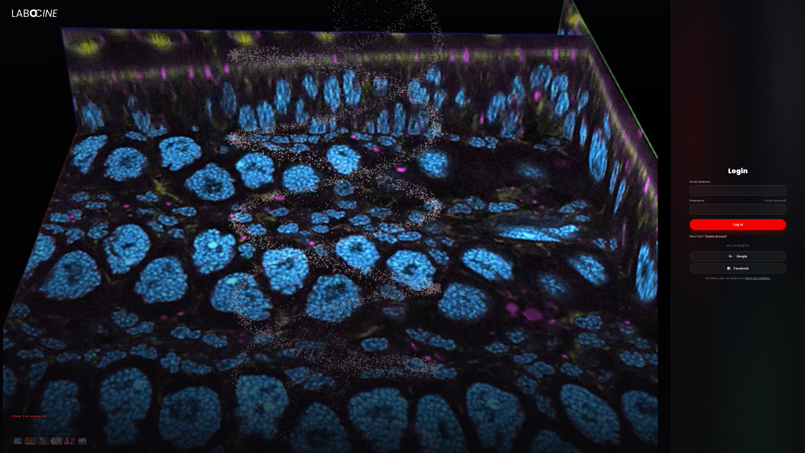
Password (697, 200)
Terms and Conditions (757, 278)
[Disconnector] (69, 441)
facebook (741, 268)
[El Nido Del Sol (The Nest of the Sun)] (82, 441)
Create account (716, 236)
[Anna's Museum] (43, 441)
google (742, 256)
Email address (700, 182)
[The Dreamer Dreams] (30, 441)
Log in (738, 224)
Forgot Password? (775, 200)
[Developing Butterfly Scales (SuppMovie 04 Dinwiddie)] (17, 441)
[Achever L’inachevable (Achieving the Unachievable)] (56, 441)
